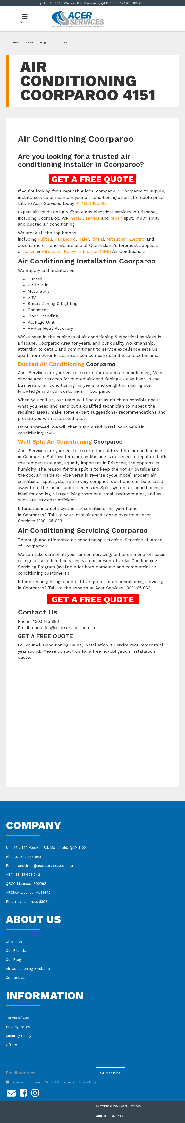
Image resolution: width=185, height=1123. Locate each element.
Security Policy (18, 1036)
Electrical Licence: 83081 (27, 902)
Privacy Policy (18, 1027)
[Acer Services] (77, 19)
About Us (14, 942)
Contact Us (15, 977)
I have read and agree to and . (54, 1082)
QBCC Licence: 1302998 (26, 883)
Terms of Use (17, 1018)
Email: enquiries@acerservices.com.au (39, 865)
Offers (11, 1045)
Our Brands (16, 951)
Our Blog (13, 959)
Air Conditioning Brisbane (28, 969)
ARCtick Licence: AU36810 (28, 892)
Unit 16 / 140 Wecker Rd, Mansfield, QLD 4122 (46, 847)
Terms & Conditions (58, 1082)
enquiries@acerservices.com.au (64, 627)
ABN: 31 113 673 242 (23, 874)
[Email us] (11, 1092)
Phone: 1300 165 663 (23, 857)
